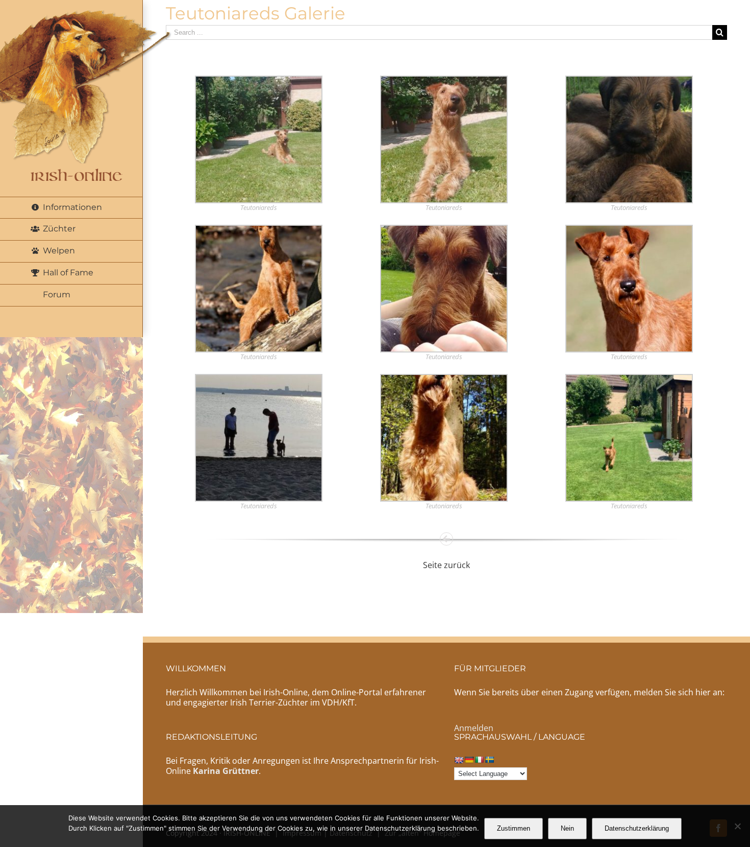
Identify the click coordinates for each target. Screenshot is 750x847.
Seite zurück (446, 565)
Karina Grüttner (226, 771)
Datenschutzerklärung (637, 828)
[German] (468, 760)
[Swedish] (489, 760)
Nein (567, 828)
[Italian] (479, 760)
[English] (458, 760)
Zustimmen (513, 828)
